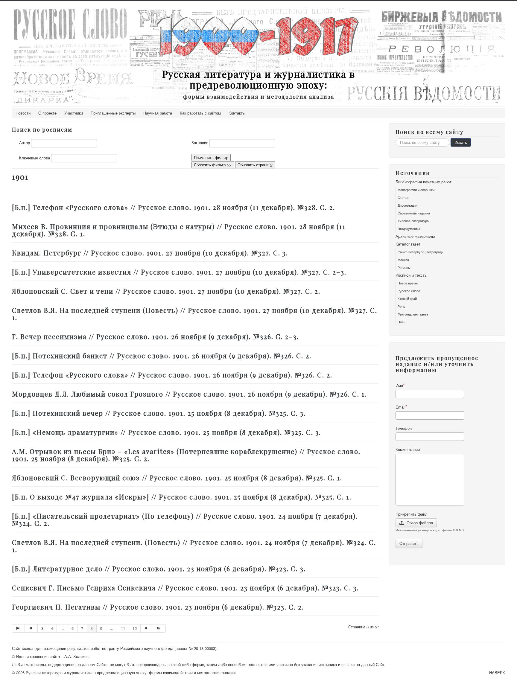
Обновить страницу (255, 164)
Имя (399, 385)
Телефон (404, 428)
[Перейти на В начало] (18, 628)
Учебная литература (413, 220)
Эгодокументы (409, 228)
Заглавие (199, 142)
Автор (24, 142)
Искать (460, 142)
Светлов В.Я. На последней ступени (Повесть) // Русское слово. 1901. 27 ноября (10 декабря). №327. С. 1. (194, 314)
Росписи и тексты (411, 275)
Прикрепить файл (412, 514)
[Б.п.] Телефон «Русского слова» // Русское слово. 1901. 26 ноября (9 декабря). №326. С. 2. (172, 374)
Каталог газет (408, 244)
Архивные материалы (415, 236)
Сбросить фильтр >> (213, 164)
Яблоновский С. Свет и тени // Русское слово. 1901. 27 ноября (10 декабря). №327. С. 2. (166, 291)
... (62, 628)
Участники (73, 113)
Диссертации (407, 205)
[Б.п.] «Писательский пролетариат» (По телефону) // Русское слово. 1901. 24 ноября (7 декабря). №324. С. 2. (185, 519)
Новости (23, 113)
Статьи (403, 197)
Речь (401, 306)
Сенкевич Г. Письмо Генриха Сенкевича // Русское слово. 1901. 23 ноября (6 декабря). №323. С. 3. (185, 587)
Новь (401, 321)
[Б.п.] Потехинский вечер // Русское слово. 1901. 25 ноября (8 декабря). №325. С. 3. (159, 413)
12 (135, 628)
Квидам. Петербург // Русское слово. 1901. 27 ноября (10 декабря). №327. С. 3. (150, 252)
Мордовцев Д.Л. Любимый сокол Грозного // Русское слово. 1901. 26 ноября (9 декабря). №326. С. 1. (189, 393)
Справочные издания (414, 213)
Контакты (237, 113)
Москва (403, 259)
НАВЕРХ (497, 672)
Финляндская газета (413, 314)
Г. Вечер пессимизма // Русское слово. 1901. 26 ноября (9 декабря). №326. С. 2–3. (155, 336)
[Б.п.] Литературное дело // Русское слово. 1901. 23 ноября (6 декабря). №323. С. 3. (159, 568)
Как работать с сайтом (200, 113)
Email (400, 407)
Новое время (408, 283)
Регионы (404, 267)
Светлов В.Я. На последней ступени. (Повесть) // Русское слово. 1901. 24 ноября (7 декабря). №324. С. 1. (194, 546)
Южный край (407, 298)
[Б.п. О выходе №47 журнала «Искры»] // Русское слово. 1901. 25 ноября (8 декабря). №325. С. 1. (182, 496)
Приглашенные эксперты (113, 113)
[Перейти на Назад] (31, 628)
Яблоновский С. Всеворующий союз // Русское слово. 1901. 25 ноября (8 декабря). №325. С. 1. (177, 477)
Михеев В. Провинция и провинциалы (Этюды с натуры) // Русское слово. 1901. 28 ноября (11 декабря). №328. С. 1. (179, 230)
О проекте (47, 113)
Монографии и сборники (416, 189)
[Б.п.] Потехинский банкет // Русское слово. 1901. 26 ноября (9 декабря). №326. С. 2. (161, 355)
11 (123, 628)
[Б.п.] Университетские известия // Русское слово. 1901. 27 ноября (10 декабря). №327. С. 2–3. (179, 271)
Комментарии (408, 449)
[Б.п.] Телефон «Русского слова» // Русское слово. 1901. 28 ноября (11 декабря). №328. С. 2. (173, 207)
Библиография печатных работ (423, 182)
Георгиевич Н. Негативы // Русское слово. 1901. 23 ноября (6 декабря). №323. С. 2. (158, 606)
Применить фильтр (211, 157)
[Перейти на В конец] (159, 628)
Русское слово (409, 290)
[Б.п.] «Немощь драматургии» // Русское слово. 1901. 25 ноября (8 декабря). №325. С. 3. (166, 432)
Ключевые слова (34, 158)
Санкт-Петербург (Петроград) (420, 251)
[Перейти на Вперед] (147, 628)
